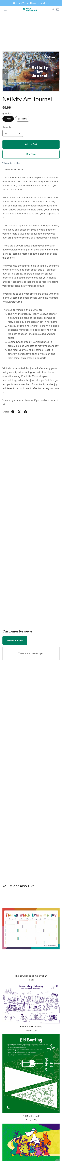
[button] (5, 74)
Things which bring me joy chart (31, 975)
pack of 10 (22, 119)
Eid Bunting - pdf (31, 1116)
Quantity (6, 127)
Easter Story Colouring (31, 1026)
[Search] (53, 9)
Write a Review (15, 640)
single (8, 119)
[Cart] (58, 9)
